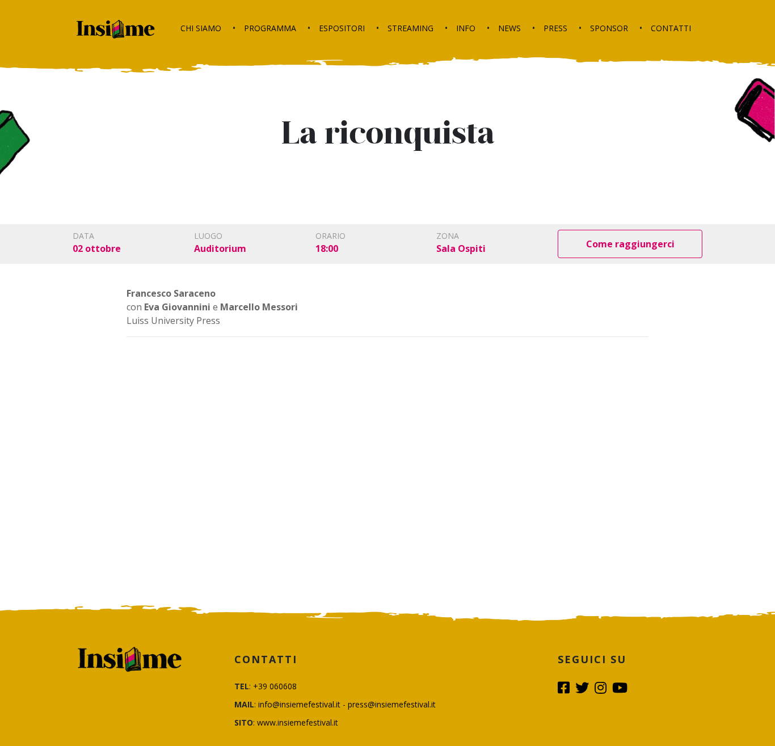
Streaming (410, 28)
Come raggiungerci (630, 244)
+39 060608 (275, 686)
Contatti (671, 28)
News (509, 28)
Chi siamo (200, 28)
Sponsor (609, 28)
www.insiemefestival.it (297, 722)
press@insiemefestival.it (392, 704)
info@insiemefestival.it (299, 704)
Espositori (342, 28)
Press (555, 28)
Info (465, 28)
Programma (270, 28)
